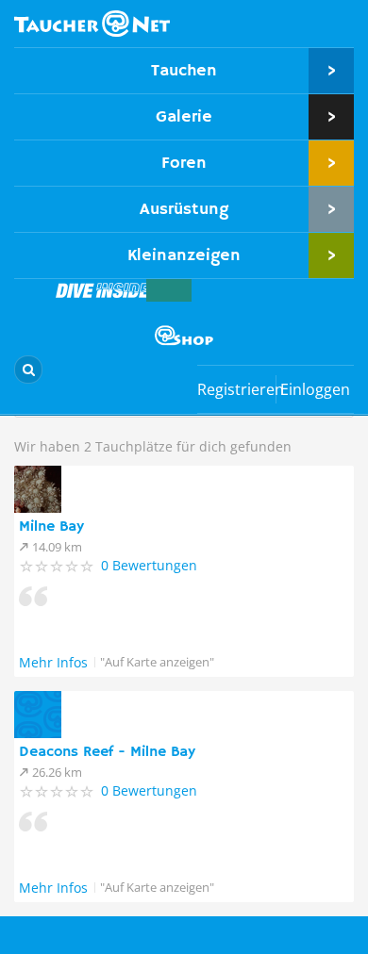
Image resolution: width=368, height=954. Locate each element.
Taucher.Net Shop (184, 335)
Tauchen (184, 70)
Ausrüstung (184, 209)
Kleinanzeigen (184, 255)
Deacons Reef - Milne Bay (107, 752)
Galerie (184, 117)
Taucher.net (92, 23)
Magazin (103, 290)
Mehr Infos (53, 662)
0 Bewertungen (149, 565)
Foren (184, 163)
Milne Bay (51, 527)
